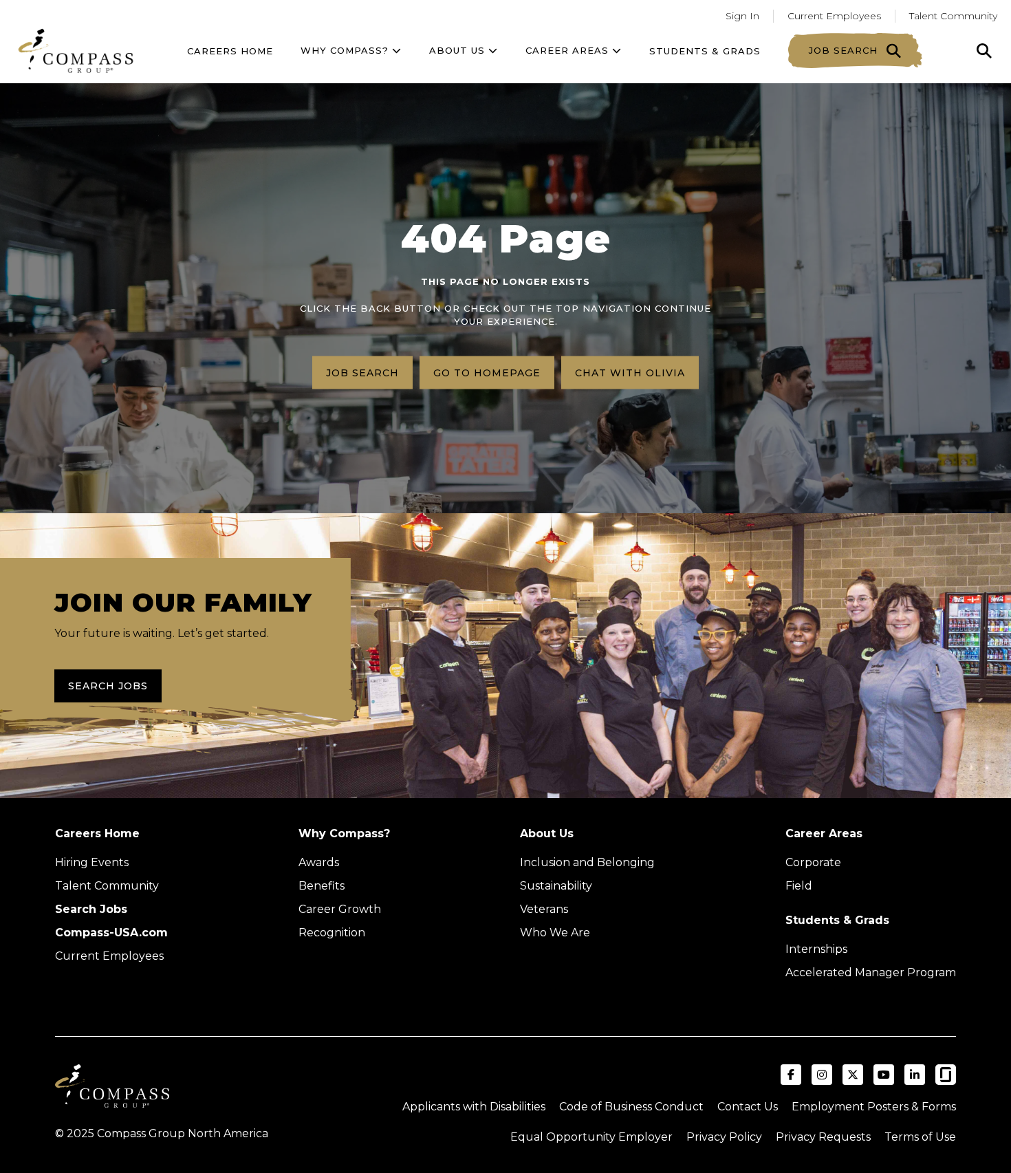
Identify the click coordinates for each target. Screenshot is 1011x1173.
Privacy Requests (823, 1136)
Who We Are (555, 932)
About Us (547, 833)
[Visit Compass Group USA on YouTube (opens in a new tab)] (883, 1074)
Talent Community (953, 16)
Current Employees (834, 16)
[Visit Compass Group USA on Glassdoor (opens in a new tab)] (945, 1074)
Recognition (331, 932)
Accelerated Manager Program (870, 972)
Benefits (321, 885)
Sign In (742, 16)
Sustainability (556, 885)
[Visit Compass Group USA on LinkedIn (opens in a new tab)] (914, 1074)
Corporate (813, 862)
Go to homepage (487, 372)
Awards (318, 862)
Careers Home (230, 50)
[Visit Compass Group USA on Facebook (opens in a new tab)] (791, 1074)
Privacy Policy (724, 1136)
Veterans (544, 909)
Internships (816, 949)
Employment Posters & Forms (874, 1106)
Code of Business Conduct (631, 1106)
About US (458, 50)
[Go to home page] (76, 50)
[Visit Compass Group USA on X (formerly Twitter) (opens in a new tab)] (852, 1074)
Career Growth (339, 909)
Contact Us (747, 1106)
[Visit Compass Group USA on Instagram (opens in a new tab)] (822, 1074)
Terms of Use (920, 1136)
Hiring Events (92, 862)
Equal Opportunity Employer (591, 1136)
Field (798, 885)
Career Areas (568, 50)
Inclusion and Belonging (587, 862)
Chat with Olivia (630, 372)
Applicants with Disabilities (473, 1106)
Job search (362, 372)
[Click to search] (984, 51)
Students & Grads (705, 50)
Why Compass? (346, 50)
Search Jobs (108, 686)
